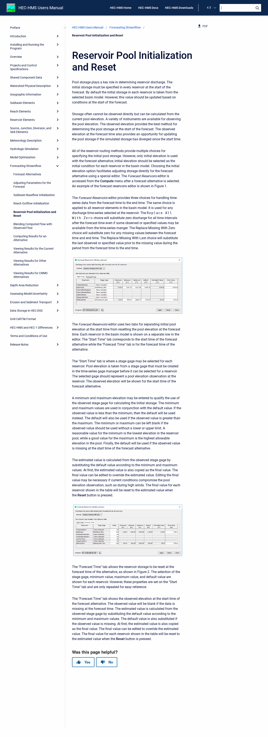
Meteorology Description (26, 140)
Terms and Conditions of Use (28, 336)
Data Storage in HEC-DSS (26, 310)
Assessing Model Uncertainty (29, 293)
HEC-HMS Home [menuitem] (120, 7)
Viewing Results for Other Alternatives (29, 262)
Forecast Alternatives (27, 174)
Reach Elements (20, 111)
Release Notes (19, 344)
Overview (16, 56)
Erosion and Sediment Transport (31, 302)
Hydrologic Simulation (24, 149)
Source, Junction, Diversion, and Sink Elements (30, 130)
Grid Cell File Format (23, 319)
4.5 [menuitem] (209, 7)
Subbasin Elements (22, 103)
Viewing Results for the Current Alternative (33, 250)
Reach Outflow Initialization (31, 203)
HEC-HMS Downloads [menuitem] (179, 7)
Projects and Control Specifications (23, 67)
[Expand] (57, 36)
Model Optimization (22, 157)
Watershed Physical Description (30, 86)
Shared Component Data (26, 77)
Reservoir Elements (22, 119)
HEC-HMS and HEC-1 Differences (31, 327)
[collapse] (57, 166)
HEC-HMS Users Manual (40, 7)
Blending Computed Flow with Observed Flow (32, 226)
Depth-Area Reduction (24, 285)
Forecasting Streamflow (25, 166)
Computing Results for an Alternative (29, 238)
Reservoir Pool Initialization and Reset (34, 213)
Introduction (18, 36)
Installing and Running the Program (27, 46)
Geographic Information (25, 94)
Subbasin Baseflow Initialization (34, 195)
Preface (15, 27)
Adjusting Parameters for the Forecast (32, 184)
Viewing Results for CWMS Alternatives (30, 275)
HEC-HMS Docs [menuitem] (148, 7)
